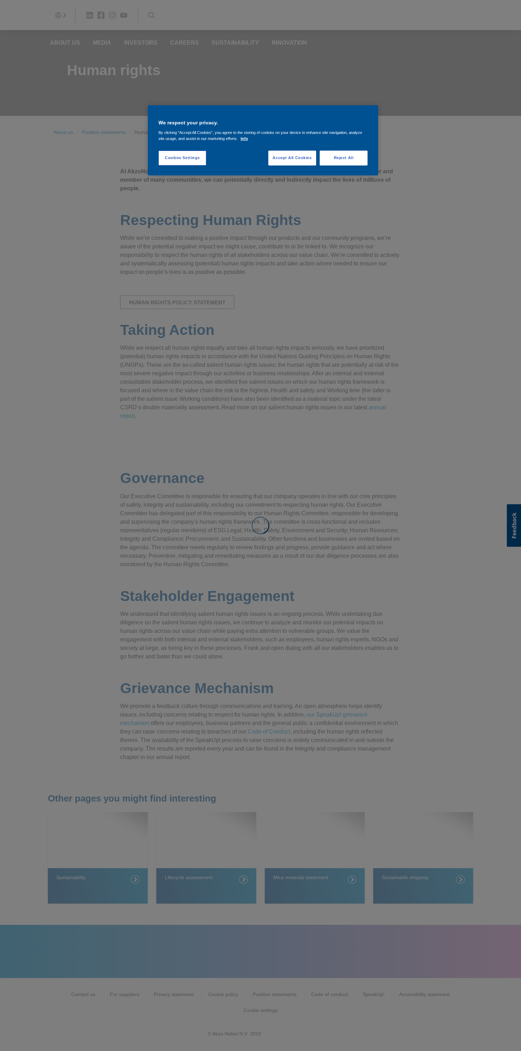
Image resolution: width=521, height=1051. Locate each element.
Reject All (344, 158)
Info (244, 138)
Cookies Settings (182, 158)
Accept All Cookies (292, 158)
